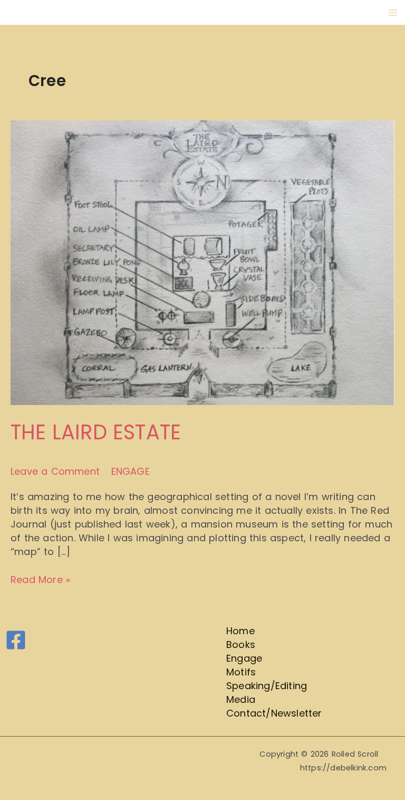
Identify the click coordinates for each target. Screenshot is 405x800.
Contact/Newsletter (274, 713)
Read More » (40, 579)
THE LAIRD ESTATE (96, 432)
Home (240, 630)
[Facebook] (16, 640)
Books (240, 644)
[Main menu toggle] (392, 12)
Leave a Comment (55, 471)
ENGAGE (130, 471)
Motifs (241, 672)
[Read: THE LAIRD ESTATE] (202, 262)
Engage (244, 658)
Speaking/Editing (266, 685)
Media (240, 699)
